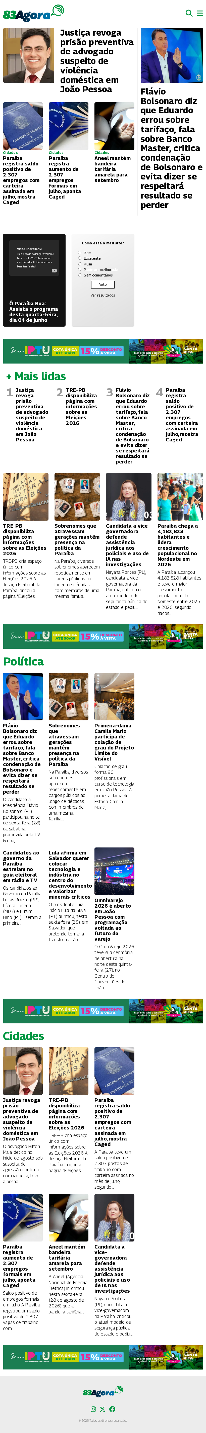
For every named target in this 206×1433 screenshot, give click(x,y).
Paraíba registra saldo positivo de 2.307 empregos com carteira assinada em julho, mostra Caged (182, 415)
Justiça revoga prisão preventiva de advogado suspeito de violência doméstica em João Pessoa (32, 415)
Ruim (88, 264)
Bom (87, 253)
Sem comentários (98, 275)
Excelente (92, 258)
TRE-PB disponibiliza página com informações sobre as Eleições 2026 (81, 406)
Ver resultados (103, 295)
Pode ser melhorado (101, 269)
